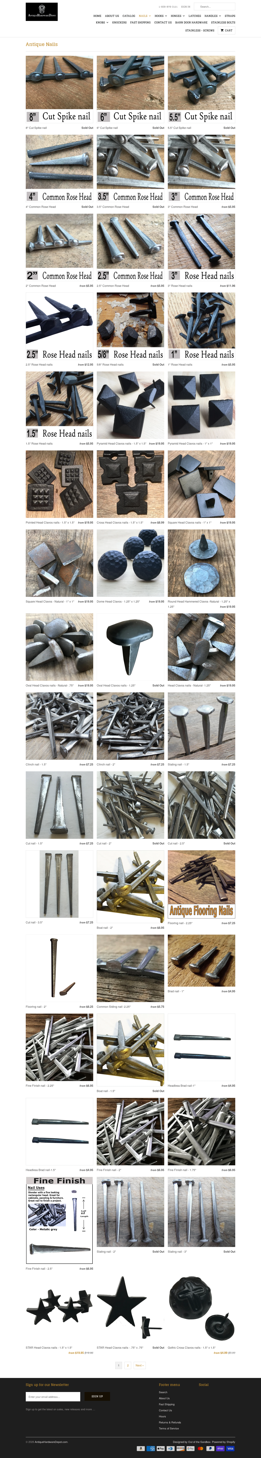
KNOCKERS (119, 23)
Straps (230, 16)
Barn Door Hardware (191, 23)
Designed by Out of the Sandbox (192, 1442)
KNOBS (101, 23)
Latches (195, 16)
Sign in (185, 7)
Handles (211, 16)
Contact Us (163, 23)
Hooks (159, 16)
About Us (112, 16)
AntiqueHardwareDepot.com (51, 1442)
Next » (140, 1365)
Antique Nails (42, 44)
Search (163, 1392)
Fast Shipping (140, 23)
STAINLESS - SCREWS (199, 31)
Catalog (129, 16)
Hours (162, 1416)
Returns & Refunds (170, 1422)
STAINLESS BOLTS (223, 23)
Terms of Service (169, 1428)
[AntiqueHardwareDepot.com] (42, 13)
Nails (143, 16)
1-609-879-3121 (168, 7)
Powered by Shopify (223, 1442)
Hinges (176, 16)
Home (97, 16)
